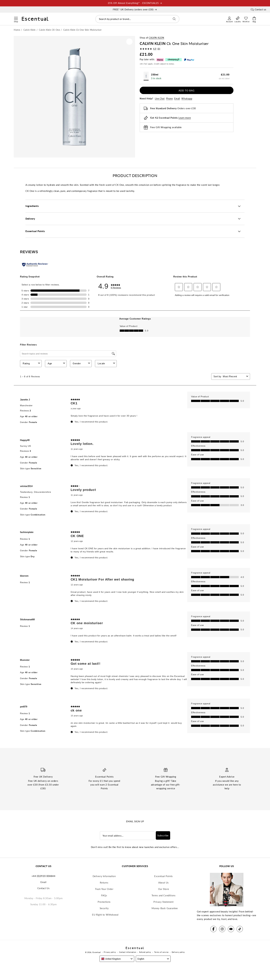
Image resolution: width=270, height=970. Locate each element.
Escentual (96, 952)
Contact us (260, 9)
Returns (104, 882)
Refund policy (145, 952)
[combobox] (137, 19)
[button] (15, 18)
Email (177, 98)
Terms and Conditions (164, 895)
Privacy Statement (163, 901)
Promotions (104, 901)
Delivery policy (178, 952)
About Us (163, 882)
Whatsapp (186, 98)
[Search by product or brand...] (174, 18)
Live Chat (160, 98)
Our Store (163, 889)
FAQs (104, 895)
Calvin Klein (156, 37)
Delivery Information (104, 876)
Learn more (184, 117)
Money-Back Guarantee (165, 908)
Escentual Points (163, 876)
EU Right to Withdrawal (105, 914)
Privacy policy (110, 952)
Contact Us (43, 888)
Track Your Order (104, 889)
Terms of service (161, 952)
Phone (169, 98)
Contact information (127, 952)
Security (104, 908)
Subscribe (163, 835)
